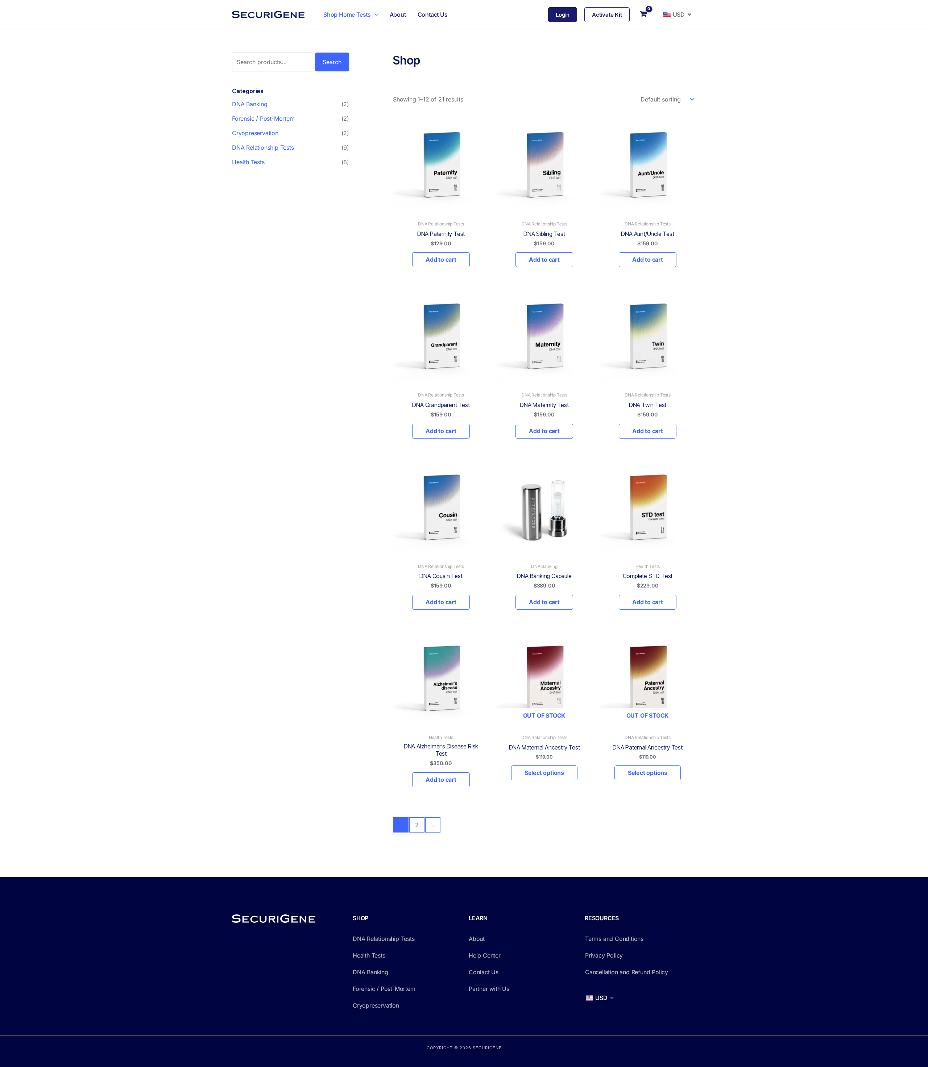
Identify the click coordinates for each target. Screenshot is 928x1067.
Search (332, 62)
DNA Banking (250, 104)
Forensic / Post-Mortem (263, 118)
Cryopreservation (255, 133)
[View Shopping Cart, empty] (643, 14)
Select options (544, 772)
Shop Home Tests (347, 14)
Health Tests (248, 162)
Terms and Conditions (614, 938)
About (398, 14)
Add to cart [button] (441, 259)
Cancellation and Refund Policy (626, 972)
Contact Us (433, 14)
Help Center (485, 955)
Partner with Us (489, 988)
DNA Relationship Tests (263, 147)
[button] (374, 14)
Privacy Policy (604, 955)
